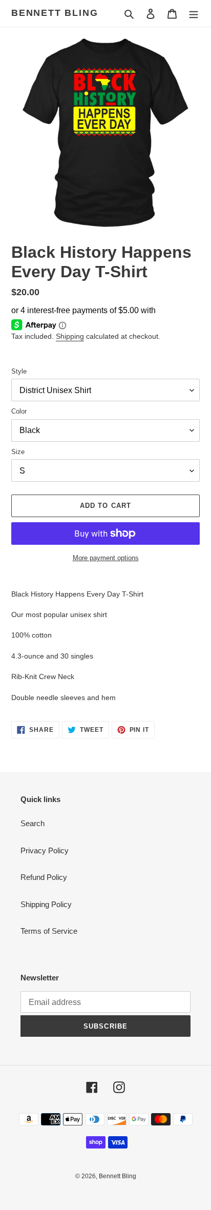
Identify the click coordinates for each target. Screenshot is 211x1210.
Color (19, 411)
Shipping (70, 336)
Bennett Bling (54, 13)
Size (18, 452)
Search (32, 823)
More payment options (106, 558)
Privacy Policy (44, 850)
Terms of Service (48, 931)
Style (19, 371)
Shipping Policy (46, 904)
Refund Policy (43, 877)
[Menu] (193, 14)
